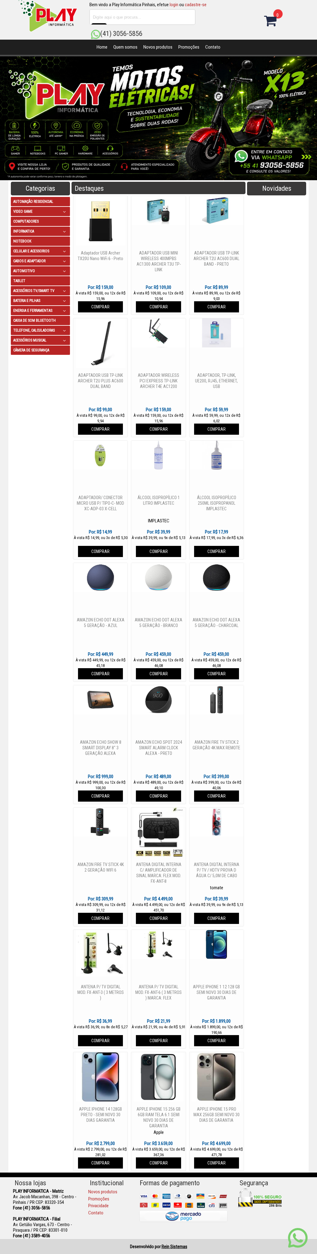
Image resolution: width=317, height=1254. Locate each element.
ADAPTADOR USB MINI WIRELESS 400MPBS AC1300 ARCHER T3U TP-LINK (159, 261)
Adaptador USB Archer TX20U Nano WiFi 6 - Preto (100, 255)
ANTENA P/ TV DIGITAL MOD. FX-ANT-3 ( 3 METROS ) (100, 992)
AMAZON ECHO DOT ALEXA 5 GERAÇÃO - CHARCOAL (216, 622)
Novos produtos (157, 47)
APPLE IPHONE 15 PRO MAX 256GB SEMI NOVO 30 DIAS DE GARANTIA (216, 1115)
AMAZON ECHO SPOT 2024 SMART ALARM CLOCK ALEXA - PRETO (158, 748)
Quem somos (125, 47)
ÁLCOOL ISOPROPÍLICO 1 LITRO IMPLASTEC (158, 500)
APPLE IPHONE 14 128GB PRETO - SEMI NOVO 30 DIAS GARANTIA (100, 1115)
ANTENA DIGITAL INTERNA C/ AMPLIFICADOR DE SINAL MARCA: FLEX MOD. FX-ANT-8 (158, 873)
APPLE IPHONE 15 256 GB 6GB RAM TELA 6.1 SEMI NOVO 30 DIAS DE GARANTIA (158, 1117)
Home (102, 47)
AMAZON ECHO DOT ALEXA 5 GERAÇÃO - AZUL (100, 622)
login (174, 4)
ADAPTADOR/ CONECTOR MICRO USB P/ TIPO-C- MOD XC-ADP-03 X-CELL (100, 503)
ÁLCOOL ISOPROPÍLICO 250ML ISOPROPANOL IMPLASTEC (216, 503)
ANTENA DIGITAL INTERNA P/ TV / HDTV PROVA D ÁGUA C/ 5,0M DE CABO (216, 870)
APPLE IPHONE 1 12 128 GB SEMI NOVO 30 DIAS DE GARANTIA (216, 992)
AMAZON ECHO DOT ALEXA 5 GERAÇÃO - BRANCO (158, 622)
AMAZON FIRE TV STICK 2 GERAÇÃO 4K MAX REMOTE (216, 745)
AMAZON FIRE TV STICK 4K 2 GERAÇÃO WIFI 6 (100, 867)
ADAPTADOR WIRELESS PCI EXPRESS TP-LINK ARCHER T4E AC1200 (158, 381)
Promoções (188, 47)
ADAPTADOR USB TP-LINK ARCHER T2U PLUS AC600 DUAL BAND (100, 381)
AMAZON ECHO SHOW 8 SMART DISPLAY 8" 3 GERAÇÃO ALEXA (100, 748)
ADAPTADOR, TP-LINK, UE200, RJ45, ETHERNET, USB (216, 381)
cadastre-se (195, 4)
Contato (212, 47)
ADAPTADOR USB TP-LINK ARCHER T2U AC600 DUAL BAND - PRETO (216, 258)
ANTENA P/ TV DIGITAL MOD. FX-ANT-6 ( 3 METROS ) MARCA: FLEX (158, 992)
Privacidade (98, 1205)
